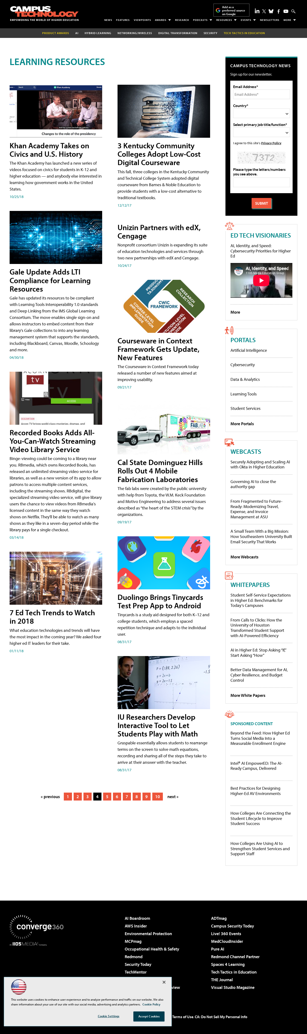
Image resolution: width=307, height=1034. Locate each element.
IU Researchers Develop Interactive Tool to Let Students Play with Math (158, 725)
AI (76, 33)
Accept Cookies (149, 1016)
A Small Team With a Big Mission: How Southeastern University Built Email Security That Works (261, 536)
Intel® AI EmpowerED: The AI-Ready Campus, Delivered (256, 766)
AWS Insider (136, 926)
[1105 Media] (38, 970)
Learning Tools (243, 394)
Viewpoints (142, 20)
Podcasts (200, 20)
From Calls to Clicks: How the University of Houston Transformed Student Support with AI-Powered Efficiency (257, 627)
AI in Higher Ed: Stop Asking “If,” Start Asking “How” (258, 652)
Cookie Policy (151, 1004)
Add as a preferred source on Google (233, 10)
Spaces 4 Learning (228, 964)
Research (182, 20)
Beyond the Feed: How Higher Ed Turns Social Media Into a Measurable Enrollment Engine (260, 738)
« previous (50, 796)
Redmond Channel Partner (235, 956)
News (108, 20)
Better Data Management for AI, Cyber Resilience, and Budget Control (259, 675)
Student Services (245, 408)
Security (211, 33)
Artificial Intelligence (248, 350)
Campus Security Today (232, 926)
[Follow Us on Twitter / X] (264, 11)
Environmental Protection (148, 933)
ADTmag (219, 918)
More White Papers (248, 695)
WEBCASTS (245, 451)
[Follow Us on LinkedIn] (257, 10)
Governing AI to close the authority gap (253, 484)
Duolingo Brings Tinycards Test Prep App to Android (160, 601)
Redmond (133, 956)
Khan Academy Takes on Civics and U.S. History (49, 150)
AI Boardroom (137, 918)
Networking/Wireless (135, 33)
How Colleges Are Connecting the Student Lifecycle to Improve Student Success (260, 818)
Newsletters (269, 20)
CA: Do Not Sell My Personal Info (221, 1016)
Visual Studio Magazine (232, 987)
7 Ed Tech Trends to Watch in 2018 (52, 617)
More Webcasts (244, 557)
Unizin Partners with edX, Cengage (159, 231)
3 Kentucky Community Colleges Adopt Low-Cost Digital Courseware (159, 154)
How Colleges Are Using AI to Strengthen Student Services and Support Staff (260, 848)
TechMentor (136, 972)
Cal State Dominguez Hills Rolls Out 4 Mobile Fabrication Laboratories (160, 470)
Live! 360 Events (226, 933)
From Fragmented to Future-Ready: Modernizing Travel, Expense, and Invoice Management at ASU (256, 509)
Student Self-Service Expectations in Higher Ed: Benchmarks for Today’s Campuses (260, 600)
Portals (243, 339)
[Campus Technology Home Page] (44, 13)
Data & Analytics (245, 379)
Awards (160, 20)
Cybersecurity (242, 364)
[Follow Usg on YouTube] (285, 11)
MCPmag (133, 941)
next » (172, 796)
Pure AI (217, 949)
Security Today (138, 964)
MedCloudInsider (227, 941)
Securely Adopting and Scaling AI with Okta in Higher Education (260, 464)
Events (246, 20)
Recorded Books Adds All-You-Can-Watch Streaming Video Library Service (53, 441)
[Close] (164, 982)
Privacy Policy (271, 143)
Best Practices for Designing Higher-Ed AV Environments (255, 791)
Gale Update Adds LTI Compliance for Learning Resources (50, 280)
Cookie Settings (108, 1016)
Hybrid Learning (98, 33)
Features (123, 20)
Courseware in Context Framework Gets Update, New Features (159, 349)
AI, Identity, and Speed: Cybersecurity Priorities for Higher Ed (260, 251)
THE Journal (222, 979)
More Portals (242, 423)
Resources (224, 20)
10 (157, 796)
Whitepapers (250, 584)
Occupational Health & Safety (152, 949)
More (287, 20)
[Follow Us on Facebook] (278, 11)
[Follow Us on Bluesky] (271, 11)
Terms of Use (182, 1016)
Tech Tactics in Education (234, 972)
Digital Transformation (177, 33)
